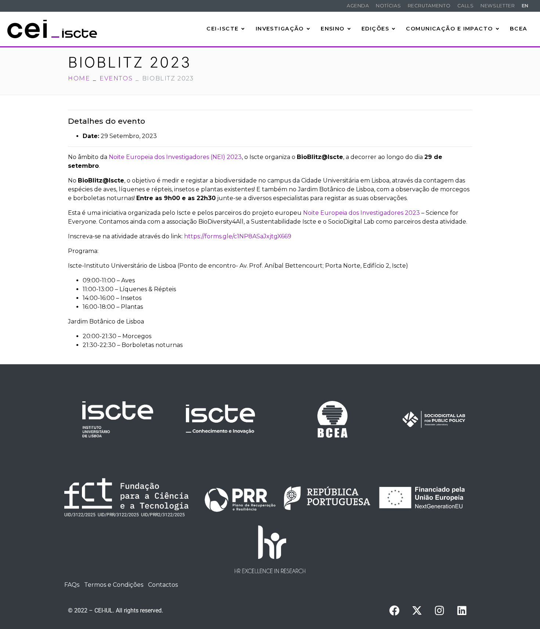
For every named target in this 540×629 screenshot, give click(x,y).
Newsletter (497, 5)
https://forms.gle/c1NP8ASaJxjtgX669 (237, 236)
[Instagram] (439, 610)
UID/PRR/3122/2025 (118, 514)
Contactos (163, 584)
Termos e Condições (113, 584)
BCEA (519, 28)
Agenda (358, 5)
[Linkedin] (461, 610)
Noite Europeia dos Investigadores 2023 (361, 212)
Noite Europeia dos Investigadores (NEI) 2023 (175, 156)
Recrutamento (429, 5)
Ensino (333, 28)
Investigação (280, 28)
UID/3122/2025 (80, 514)
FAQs (71, 584)
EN (525, 5)
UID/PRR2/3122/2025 (163, 514)
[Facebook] (394, 610)
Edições (375, 28)
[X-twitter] (417, 610)
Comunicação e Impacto (449, 28)
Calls (465, 5)
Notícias (388, 5)
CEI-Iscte (222, 28)
